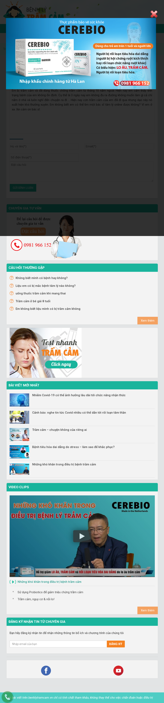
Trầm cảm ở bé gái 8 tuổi (33, 301)
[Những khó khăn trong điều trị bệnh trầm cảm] (19, 469)
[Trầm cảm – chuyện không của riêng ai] (19, 434)
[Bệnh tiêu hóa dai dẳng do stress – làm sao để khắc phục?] (19, 451)
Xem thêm (147, 320)
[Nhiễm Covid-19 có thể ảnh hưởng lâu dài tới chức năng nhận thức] (19, 399)
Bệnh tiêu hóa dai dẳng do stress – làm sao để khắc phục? (73, 447)
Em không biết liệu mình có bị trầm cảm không (48, 309)
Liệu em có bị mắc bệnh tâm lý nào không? (46, 286)
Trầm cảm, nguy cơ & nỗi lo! (36, 599)
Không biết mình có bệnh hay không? (42, 278)
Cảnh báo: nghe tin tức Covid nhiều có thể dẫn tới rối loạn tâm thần (79, 412)
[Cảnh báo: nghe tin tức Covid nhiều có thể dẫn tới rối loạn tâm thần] (19, 417)
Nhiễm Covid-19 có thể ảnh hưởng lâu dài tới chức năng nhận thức (79, 395)
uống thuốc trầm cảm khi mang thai (41, 293)
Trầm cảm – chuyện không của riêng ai (59, 430)
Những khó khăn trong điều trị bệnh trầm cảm (64, 464)
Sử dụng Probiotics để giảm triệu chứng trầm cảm (50, 592)
